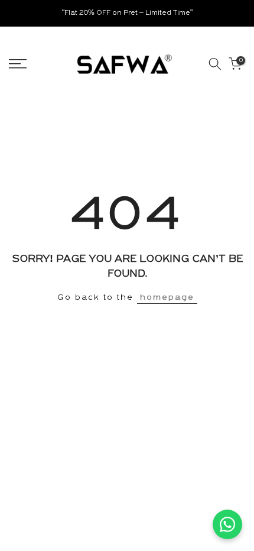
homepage (167, 297)
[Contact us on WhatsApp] (227, 524)
